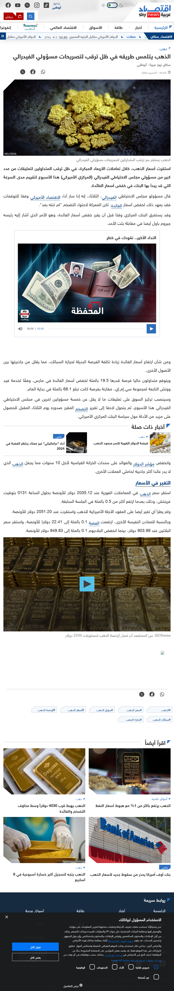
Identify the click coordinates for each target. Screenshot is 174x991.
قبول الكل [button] (35, 946)
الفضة (94, 522)
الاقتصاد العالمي (63, 27)
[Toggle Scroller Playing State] (3, 36)
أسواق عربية (34, 910)
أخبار (122, 910)
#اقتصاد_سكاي (161, 36)
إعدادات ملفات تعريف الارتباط (146, 960)
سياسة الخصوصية (120, 959)
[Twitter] (27, 5)
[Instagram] (37, 5)
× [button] (6, 917)
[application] (87, 328)
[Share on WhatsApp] (43, 72)
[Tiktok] (46, 5)
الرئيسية (161, 27)
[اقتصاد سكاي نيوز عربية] (148, 12)
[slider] (96, 328)
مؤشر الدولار (143, 463)
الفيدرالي (109, 196)
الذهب (17, 463)
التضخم (81, 408)
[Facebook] (8, 5)
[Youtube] (17, 5)
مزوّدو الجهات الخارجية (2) (120, 941)
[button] (56, 5)
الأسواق (95, 27)
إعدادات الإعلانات (113, 955)
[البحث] (30, 16)
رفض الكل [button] (35, 957)
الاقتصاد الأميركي (45, 196)
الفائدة (116, 204)
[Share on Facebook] (33, 72)
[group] (22, 328)
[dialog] (87, 952)
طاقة (80, 910)
